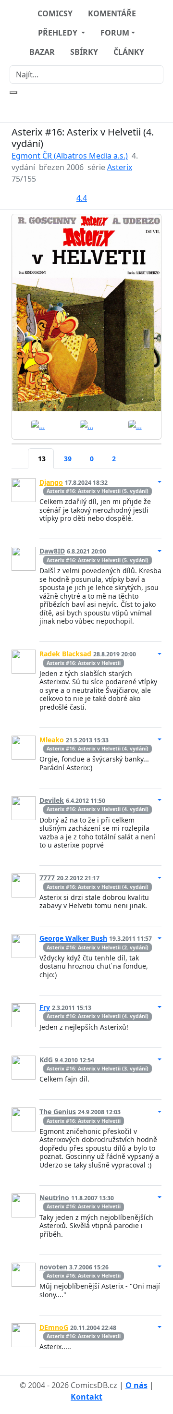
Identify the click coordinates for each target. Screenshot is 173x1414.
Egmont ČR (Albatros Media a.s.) (70, 155)
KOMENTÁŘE (112, 13)
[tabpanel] (86, 919)
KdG (46, 1059)
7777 (47, 877)
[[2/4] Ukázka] (38, 424)
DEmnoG (53, 1327)
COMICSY (55, 13)
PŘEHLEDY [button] (58, 32)
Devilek (51, 800)
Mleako (51, 739)
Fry (44, 1007)
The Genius (57, 1111)
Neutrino (54, 1197)
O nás (136, 1385)
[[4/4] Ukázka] (135, 424)
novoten (53, 1266)
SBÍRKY (84, 52)
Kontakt (86, 1396)
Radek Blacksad (65, 653)
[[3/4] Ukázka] (86, 424)
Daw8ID (52, 550)
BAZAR (42, 52)
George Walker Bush (73, 938)
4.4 (81, 198)
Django (51, 482)
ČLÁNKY (128, 52)
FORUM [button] (114, 32)
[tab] (20, 452)
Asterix (119, 167)
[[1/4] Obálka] (86, 312)
